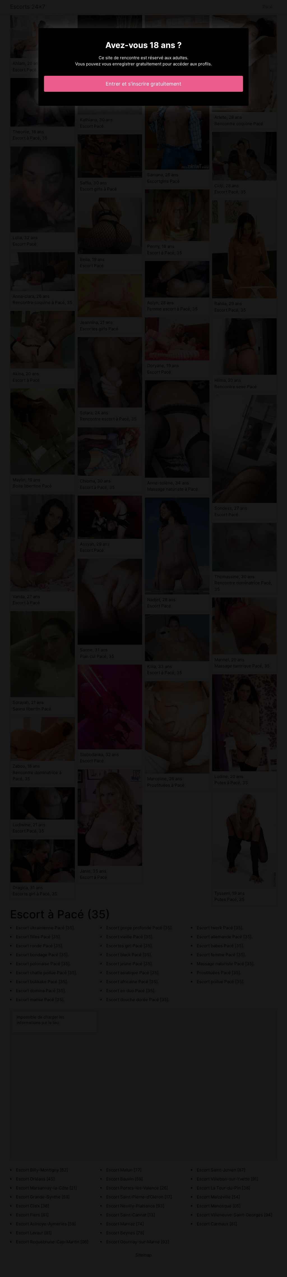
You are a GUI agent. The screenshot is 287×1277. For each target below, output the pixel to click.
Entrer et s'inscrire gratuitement (143, 84)
